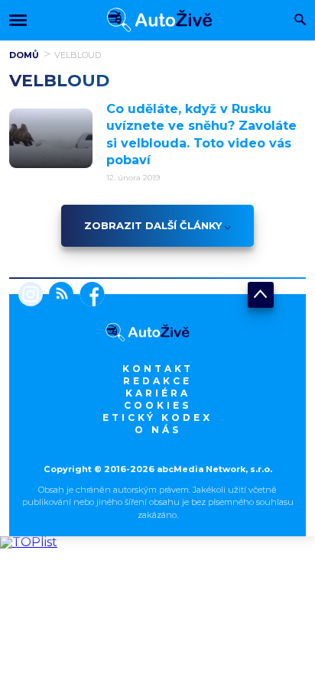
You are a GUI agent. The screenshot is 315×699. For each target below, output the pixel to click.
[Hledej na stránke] (300, 21)
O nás (158, 429)
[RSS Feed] (58, 295)
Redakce (157, 381)
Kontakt (157, 368)
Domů (24, 55)
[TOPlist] (28, 542)
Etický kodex (157, 417)
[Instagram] (30, 295)
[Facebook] (89, 295)
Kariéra (157, 393)
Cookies (157, 405)
